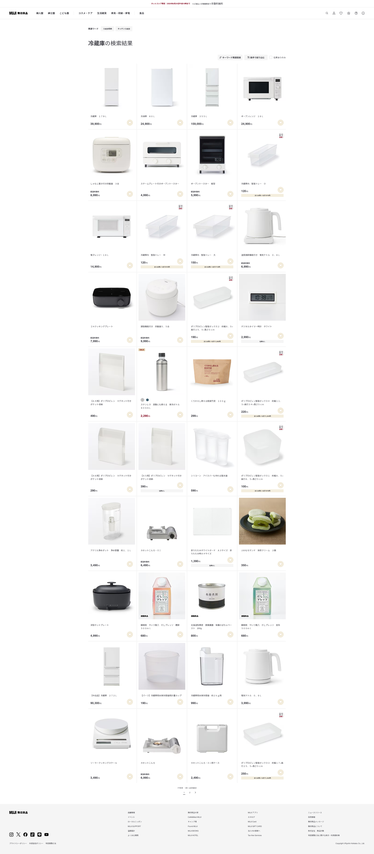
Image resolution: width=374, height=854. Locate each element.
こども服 (64, 13)
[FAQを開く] (356, 13)
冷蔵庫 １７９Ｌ (99, 116)
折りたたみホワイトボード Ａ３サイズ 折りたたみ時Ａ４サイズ (211, 552)
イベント (131, 817)
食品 (141, 13)
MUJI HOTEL (193, 835)
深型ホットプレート (99, 625)
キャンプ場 (192, 821)
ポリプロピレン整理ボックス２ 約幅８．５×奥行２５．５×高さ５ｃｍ (212, 328)
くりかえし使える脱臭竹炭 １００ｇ (208, 400)
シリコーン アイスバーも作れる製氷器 (209, 475)
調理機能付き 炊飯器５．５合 (155, 326)
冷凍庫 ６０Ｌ (148, 116)
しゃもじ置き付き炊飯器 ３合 (104, 183)
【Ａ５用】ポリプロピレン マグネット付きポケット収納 (161, 477)
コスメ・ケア (85, 13)
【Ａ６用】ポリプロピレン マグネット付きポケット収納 (110, 477)
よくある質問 (133, 835)
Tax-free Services (255, 835)
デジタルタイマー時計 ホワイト (256, 326)
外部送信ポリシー (36, 843)
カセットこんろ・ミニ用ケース (205, 762)
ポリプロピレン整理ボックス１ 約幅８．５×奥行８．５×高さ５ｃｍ (262, 477)
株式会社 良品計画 (316, 830)
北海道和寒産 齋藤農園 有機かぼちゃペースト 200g (211, 627)
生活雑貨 (102, 13)
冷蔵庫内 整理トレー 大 (203, 254)
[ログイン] (334, 13)
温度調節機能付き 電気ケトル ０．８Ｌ (260, 254)
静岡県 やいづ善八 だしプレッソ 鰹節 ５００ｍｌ (161, 627)
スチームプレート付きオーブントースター (160, 183)
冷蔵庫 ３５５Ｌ (199, 116)
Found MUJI (193, 826)
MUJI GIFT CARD (255, 826)
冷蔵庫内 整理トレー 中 (153, 254)
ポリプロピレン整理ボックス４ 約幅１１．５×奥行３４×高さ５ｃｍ (261, 402)
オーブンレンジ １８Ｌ (252, 116)
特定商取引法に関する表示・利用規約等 (324, 835)
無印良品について (315, 826)
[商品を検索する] (326, 13)
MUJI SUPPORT (134, 826)
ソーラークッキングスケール (103, 762)
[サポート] (363, 13)
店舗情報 (131, 812)
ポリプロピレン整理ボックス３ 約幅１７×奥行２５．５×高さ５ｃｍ (262, 764)
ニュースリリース (315, 812)
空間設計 (131, 830)
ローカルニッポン (135, 821)
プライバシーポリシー (18, 843)
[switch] (130, 123)
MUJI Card (252, 821)
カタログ (251, 817)
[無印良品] (18, 812)
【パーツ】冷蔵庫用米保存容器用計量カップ (161, 695)
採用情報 (311, 817)
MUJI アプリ (253, 812)
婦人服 (39, 13)
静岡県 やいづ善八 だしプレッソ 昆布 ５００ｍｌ (261, 627)
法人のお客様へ (254, 830)
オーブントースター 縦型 (203, 183)
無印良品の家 (193, 812)
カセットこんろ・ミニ (151, 550)
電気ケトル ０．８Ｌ (251, 695)
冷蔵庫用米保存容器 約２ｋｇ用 (206, 695)
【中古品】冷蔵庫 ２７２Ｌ (103, 695)
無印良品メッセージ (316, 821)
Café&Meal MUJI (194, 817)
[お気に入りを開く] (341, 13)
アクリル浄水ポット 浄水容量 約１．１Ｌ (110, 550)
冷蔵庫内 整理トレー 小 (253, 183)
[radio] (142, 400)
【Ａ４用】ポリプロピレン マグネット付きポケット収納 (110, 402)
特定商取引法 (51, 843)
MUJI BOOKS (193, 830)
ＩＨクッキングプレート (101, 326)
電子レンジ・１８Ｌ (99, 254)
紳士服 (51, 13)
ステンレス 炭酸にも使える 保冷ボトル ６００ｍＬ (161, 406)
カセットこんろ (148, 762)
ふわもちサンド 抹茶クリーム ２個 (258, 550)
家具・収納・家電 (120, 13)
